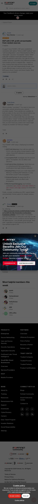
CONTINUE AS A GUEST (26, 263)
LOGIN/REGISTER (9, 263)
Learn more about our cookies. (21, 492)
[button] (19, 500)
